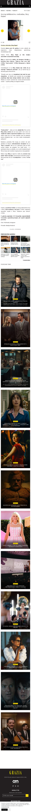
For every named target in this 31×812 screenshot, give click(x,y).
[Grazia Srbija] (16, 772)
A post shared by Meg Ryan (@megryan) (11, 124)
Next (28, 30)
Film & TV (14, 10)
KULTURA (8, 10)
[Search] (30, 6)
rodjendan (18, 229)
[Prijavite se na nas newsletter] (27, 795)
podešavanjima (5, 807)
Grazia (3, 10)
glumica (12, 229)
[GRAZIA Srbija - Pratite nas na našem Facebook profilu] (13, 786)
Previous (2, 30)
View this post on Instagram (9, 105)
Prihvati (4, 809)
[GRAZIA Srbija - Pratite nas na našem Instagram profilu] (18, 786)
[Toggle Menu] (1, 6)
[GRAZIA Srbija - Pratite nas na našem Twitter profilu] (15, 786)
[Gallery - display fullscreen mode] (29, 42)
